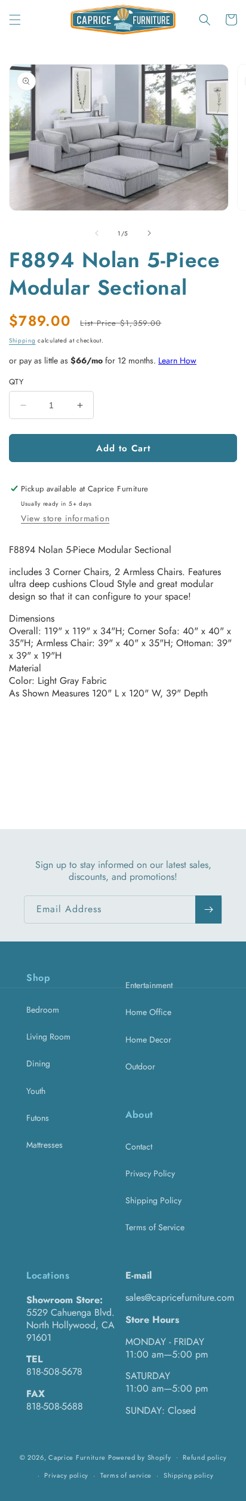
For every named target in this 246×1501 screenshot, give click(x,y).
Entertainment (149, 985)
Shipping (22, 340)
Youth (35, 1091)
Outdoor (140, 1066)
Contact (138, 1147)
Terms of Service (154, 1227)
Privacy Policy (150, 1173)
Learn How (177, 360)
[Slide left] (97, 233)
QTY (16, 381)
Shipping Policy (153, 1200)
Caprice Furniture (77, 1457)
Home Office (148, 1012)
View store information (65, 518)
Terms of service (126, 1475)
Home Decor (148, 1039)
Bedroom (42, 1010)
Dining (38, 1063)
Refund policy (204, 1457)
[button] (15, 20)
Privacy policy (66, 1475)
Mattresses (44, 1145)
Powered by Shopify (139, 1457)
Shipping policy (189, 1475)
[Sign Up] (208, 909)
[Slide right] (149, 233)
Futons (37, 1118)
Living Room (48, 1037)
